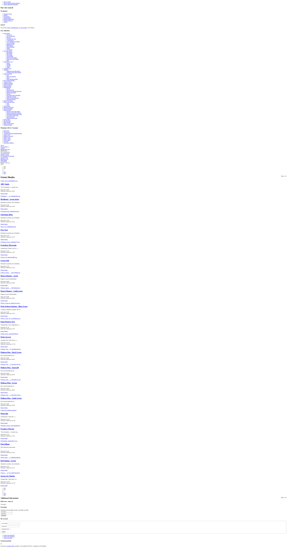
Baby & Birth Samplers (9, 80)
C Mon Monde (10, 40)
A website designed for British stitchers (13, 133)
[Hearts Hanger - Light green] (10, 288)
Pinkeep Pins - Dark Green (11, 352)
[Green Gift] (9, 257)
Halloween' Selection (9, 107)
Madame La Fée (10, 44)
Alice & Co (9, 34)
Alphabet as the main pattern (13, 71)
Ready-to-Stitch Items (9, 19)
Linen (8, 104)
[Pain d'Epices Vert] (10, 318)
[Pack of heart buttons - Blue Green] (10, 303)
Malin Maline (10, 45)
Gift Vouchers (7, 106)
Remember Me (5, 529)
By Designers (7, 33)
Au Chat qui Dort (11, 36)
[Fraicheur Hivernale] (10, 242)
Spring (8, 63)
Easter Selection (7, 86)
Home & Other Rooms (12, 118)
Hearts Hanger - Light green (12, 291)
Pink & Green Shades (12, 57)
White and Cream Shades (13, 59)
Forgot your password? (9, 535)
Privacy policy (7, 140)
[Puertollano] (9, 441)
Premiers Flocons (7, 429)
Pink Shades (9, 55)
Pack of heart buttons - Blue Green (14, 306)
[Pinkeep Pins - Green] (10, 379)
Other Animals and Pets (12, 79)
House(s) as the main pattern (13, 111)
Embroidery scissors (11, 96)
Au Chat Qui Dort (5, 153)
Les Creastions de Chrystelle (7, 156)
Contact (5, 22)
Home (8, 27)
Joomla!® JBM (10, 546)
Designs (5, 15)
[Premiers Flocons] (10, 425)
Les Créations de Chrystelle (13, 41)
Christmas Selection (8, 83)
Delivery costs (7, 137)
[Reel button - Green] (10, 457)
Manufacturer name (5, 149)
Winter (8, 67)
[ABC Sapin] (9, 181)
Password (4, 526)
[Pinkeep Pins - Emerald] (10, 364)
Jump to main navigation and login (12, 3)
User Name (4, 523)
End (5, 173)
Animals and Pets (8, 73)
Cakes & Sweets (7, 82)
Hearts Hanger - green (9, 276)
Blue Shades (9, 52)
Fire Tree (4, 230)
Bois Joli (9, 37)
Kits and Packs (7, 121)
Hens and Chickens (11, 76)
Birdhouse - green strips (10, 199)
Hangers (9, 94)
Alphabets (6, 69)
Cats (8, 75)
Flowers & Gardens (8, 100)
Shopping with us (8, 14)
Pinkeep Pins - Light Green (11, 398)
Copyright (6, 141)
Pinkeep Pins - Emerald (10, 368)
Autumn (8, 65)
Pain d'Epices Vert (8, 322)
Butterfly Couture (5, 154)
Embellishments (7, 18)
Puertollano (5, 444)
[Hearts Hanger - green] (10, 272)
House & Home (7, 110)
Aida (8, 103)
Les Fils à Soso (4, 157)
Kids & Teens (7, 119)
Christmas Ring (7, 215)
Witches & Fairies (8, 125)
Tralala (8, 48)
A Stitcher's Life (7, 68)
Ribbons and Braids (11, 92)
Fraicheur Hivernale (9, 245)
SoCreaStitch (4, 161)
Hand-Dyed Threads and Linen (14, 91)
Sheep (8, 78)
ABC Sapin (5, 184)
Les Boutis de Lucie (11, 39)
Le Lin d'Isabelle (10, 43)
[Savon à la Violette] (10, 473)
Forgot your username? (9, 536)
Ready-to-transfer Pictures (13, 98)
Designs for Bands (8, 84)
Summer (9, 64)
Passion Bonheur (11, 47)
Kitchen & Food (10, 117)
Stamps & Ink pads (11, 99)
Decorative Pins (10, 90)
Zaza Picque (9, 49)
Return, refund (7, 138)
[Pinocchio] (8, 410)
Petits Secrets (6, 337)
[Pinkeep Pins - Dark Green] (11, 349)
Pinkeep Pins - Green (9, 383)
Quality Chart (7, 134)
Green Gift (5, 261)
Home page (6, 130)
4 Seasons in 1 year (8, 61)
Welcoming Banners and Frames (14, 114)
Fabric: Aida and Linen (9, 102)
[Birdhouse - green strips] (10, 196)
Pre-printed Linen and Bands (13, 95)
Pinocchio (4, 414)
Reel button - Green (8, 461)
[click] (15, 128)
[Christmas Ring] (10, 211)
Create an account (8, 538)
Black (8, 60)
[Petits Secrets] (9, 334)
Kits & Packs (7, 16)
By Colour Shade (23, 27)
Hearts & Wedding (8, 108)
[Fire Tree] (8, 226)
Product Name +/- (5, 146)
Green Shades (10, 56)
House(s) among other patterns (14, 112)
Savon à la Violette (8, 476)
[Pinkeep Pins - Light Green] (10, 395)
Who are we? (7, 132)
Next (5, 172)
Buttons (8, 88)
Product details (4, 193)
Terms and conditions (9, 142)
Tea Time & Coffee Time (12, 115)
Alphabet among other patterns (14, 72)
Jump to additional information (11, 4)
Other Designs (7, 122)
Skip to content (7, 1)
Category (3, 148)
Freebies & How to (8, 20)
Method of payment (8, 136)
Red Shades (9, 53)
